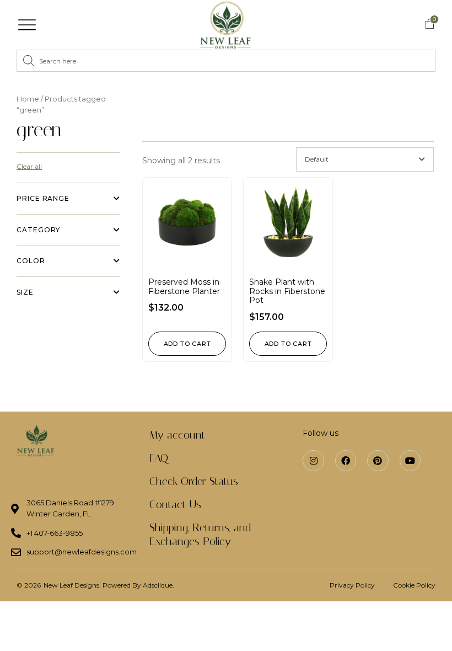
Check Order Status (193, 481)
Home (28, 99)
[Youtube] (410, 460)
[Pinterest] (377, 460)
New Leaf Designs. (73, 585)
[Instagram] (313, 460)
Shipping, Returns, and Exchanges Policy (200, 534)
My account (177, 434)
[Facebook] (345, 460)
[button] (27, 25)
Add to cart (187, 344)
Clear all (29, 166)
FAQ (158, 458)
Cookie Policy (414, 585)
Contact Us (175, 504)
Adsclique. (158, 585)
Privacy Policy (352, 585)
